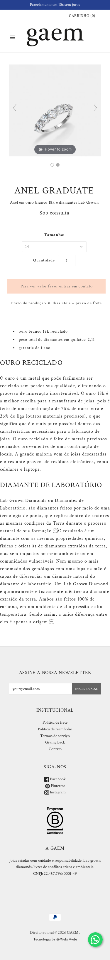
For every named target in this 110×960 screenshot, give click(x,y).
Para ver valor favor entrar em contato (57, 286)
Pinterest (57, 785)
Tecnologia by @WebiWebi (55, 939)
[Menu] (12, 37)
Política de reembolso (55, 729)
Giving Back (55, 742)
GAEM (72, 932)
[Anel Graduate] (52, 165)
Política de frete (55, 722)
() (82, 15)
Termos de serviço (55, 736)
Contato (55, 749)
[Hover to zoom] (55, 110)
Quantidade (44, 260)
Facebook (57, 779)
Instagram (57, 792)
